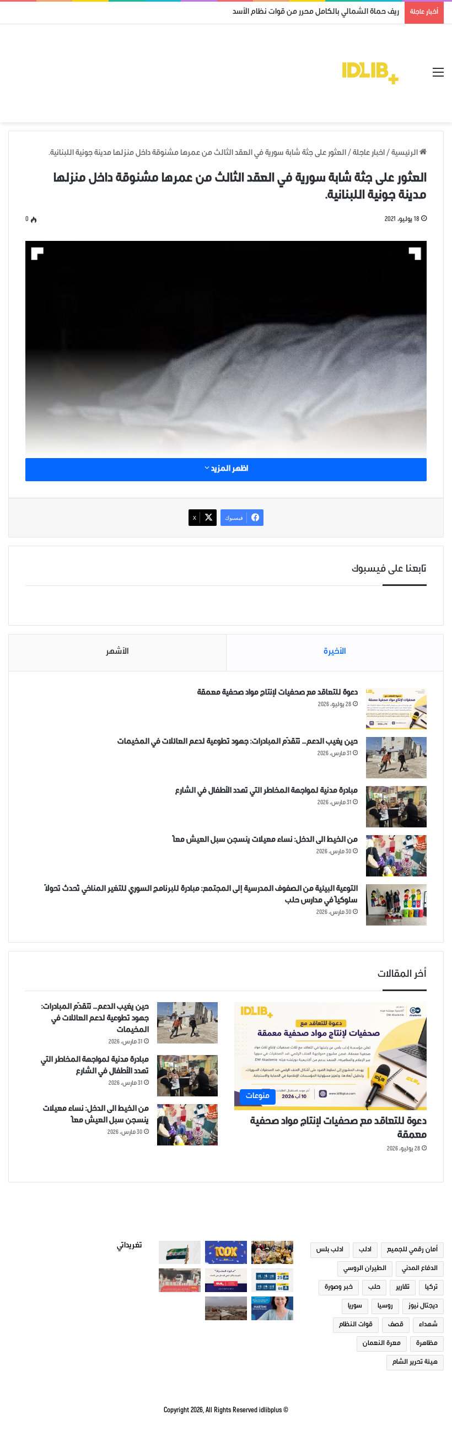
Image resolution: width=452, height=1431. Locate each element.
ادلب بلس (329, 1250)
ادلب (365, 1250)
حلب (374, 1287)
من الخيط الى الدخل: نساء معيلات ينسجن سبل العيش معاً (265, 840)
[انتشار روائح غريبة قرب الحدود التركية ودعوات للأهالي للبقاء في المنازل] (226, 1308)
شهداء (428, 1325)
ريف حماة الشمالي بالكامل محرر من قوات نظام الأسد (316, 13)
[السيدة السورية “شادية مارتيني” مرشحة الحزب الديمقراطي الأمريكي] (272, 1308)
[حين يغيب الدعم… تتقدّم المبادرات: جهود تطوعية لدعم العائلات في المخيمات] (396, 757)
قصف (395, 1325)
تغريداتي (129, 1246)
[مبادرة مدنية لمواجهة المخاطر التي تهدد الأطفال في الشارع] (396, 806)
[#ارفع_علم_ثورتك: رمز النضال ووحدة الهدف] (180, 1253)
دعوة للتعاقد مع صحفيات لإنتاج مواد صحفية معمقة (277, 693)
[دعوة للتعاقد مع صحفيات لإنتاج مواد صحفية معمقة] (396, 708)
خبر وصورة (339, 1287)
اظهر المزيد (228, 470)
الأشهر (117, 652)
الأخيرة (335, 652)
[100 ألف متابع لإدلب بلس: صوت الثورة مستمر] (226, 1253)
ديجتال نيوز (423, 1306)
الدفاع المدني (420, 1269)
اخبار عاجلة (369, 154)
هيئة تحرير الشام (415, 1362)
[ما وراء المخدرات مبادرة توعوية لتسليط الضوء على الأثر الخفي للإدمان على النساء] (226, 1280)
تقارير (403, 1287)
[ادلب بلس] (370, 73)
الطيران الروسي (364, 1269)
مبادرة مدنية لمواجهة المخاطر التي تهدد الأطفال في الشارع (266, 791)
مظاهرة (427, 1344)
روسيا (385, 1306)
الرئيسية (405, 154)
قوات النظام (356, 1325)
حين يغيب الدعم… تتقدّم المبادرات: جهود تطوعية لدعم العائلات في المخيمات (237, 742)
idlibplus (270, 1410)
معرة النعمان (382, 1344)
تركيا (431, 1287)
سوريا (355, 1306)
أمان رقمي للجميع (412, 1250)
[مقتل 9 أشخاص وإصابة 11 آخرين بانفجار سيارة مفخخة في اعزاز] (180, 1280)
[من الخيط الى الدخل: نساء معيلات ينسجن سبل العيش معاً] (396, 855)
